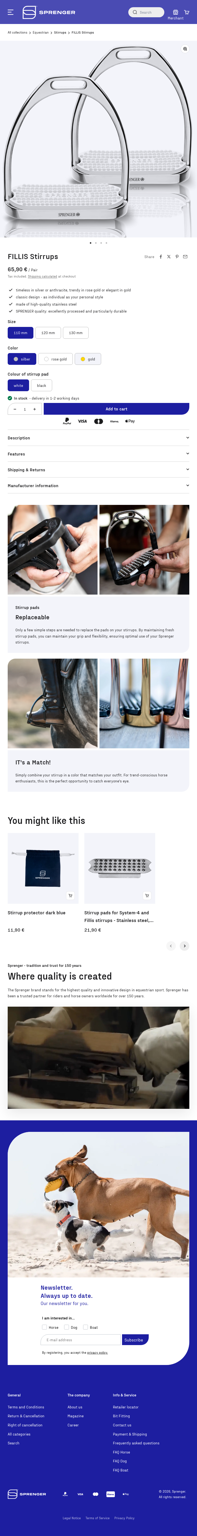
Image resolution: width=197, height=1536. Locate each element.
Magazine (76, 1415)
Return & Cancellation (26, 1415)
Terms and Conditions (26, 1407)
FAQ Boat (120, 1470)
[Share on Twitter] (169, 257)
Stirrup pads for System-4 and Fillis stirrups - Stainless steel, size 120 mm (116, 917)
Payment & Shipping (130, 1434)
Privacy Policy (124, 1518)
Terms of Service (98, 1518)
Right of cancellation (25, 1425)
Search (13, 1443)
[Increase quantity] (35, 409)
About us (75, 1407)
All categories (19, 1434)
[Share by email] (185, 257)
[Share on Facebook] (161, 257)
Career (73, 1425)
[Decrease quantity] (15, 409)
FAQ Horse (121, 1452)
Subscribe (133, 1339)
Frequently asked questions (136, 1443)
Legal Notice (72, 1518)
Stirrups (60, 32)
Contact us (122, 1425)
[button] (186, 12)
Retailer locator (126, 1407)
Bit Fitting (121, 1415)
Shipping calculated (42, 276)
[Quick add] (70, 895)
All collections (17, 32)
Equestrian (41, 32)
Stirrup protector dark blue (37, 912)
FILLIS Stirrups (83, 32)
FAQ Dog (120, 1461)
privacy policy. (97, 1352)
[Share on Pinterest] (177, 257)
